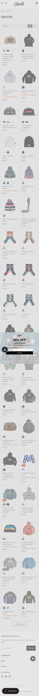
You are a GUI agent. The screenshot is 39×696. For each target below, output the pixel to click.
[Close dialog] (38, 333)
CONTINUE (19, 353)
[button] (5, 349)
